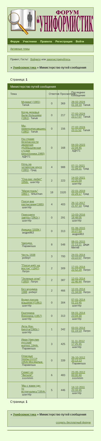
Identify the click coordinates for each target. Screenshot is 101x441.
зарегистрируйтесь (58, 59)
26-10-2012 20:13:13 (78, 359)
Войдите (35, 59)
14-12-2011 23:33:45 (78, 389)
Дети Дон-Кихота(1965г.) (30, 328)
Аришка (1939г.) (31, 229)
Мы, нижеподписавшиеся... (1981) (35, 128)
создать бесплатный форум (73, 422)
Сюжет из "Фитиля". (27, 374)
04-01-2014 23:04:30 (78, 314)
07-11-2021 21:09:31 (78, 167)
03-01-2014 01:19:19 (78, 329)
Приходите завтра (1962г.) (30, 216)
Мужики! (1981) (30, 101)
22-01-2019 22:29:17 (78, 192)
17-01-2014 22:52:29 (78, 268)
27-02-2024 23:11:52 (78, 129)
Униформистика (24, 67)
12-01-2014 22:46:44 (78, 280)
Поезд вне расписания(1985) (32, 203)
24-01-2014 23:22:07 (78, 256)
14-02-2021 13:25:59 (78, 179)
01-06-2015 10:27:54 (78, 230)
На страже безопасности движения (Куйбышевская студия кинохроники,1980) (33, 146)
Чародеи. (27, 243)
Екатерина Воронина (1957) (31, 314)
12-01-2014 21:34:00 (78, 291)
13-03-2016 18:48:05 (78, 216)
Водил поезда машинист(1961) (31, 301)
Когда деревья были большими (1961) (31, 115)
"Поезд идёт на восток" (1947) (30, 267)
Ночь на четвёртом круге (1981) (31, 167)
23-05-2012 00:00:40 (78, 374)
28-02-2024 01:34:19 (78, 103)
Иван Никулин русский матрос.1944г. (30, 342)
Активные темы (20, 48)
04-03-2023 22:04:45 (78, 146)
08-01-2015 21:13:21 (78, 243)
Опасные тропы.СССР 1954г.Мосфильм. (32, 359)
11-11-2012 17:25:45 (78, 342)
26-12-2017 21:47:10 (78, 204)
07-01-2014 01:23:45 (78, 301)
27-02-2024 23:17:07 (78, 115)
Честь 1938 (28, 254)
